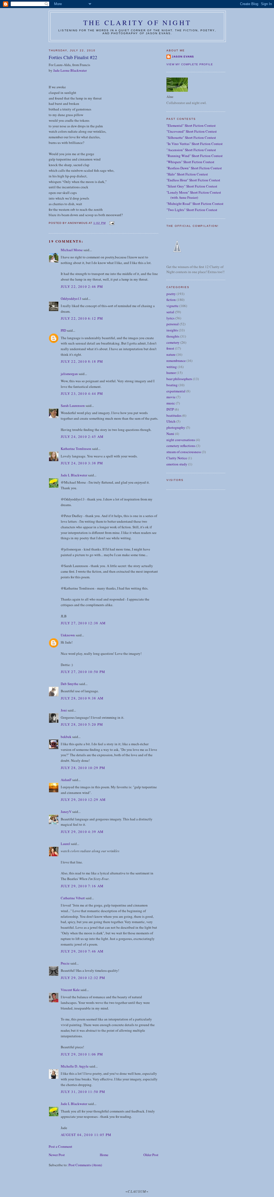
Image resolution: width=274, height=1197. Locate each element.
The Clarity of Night (137, 22)
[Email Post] (111, 222)
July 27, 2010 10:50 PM (83, 671)
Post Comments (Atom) (85, 1164)
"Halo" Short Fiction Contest (187, 174)
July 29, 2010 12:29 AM (83, 799)
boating (172, 385)
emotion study (176, 464)
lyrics (170, 318)
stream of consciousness (183, 451)
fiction (171, 299)
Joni (64, 710)
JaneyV (66, 811)
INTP (170, 409)
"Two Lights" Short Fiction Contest (191, 209)
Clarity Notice (176, 458)
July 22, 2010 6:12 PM (82, 318)
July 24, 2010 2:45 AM (82, 436)
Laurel (65, 843)
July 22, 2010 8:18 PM (82, 361)
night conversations (180, 439)
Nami (170, 433)
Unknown (68, 635)
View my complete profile (189, 64)
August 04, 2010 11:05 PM (86, 1134)
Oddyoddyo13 (71, 298)
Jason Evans (183, 56)
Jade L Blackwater (74, 475)
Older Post (150, 1154)
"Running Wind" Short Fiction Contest (194, 155)
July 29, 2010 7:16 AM (82, 886)
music (170, 403)
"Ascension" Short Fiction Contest (191, 149)
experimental (175, 391)
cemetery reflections (180, 445)
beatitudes (173, 415)
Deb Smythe (69, 683)
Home (104, 1154)
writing (171, 366)
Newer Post (57, 1154)
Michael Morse (72, 249)
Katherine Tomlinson (76, 448)
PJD (63, 330)
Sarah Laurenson (73, 405)
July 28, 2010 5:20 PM (82, 724)
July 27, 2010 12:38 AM (83, 623)
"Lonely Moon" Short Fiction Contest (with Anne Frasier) (193, 195)
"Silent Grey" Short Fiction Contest (191, 186)
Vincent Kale (70, 989)
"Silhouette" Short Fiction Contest (191, 137)
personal (172, 324)
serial (170, 311)
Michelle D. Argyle (75, 1066)
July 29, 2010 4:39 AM (82, 831)
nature (171, 354)
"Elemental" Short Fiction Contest (191, 125)
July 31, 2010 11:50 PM (83, 1091)
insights (172, 330)
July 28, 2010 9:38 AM (82, 698)
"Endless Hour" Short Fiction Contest (193, 180)
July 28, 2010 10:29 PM (83, 767)
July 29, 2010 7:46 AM (82, 951)
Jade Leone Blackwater (70, 70)
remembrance (176, 360)
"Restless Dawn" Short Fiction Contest (194, 168)
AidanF (66, 779)
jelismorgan (69, 373)
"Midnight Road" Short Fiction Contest (194, 203)
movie (171, 397)
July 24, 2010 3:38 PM (82, 463)
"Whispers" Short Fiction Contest (190, 161)
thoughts (172, 336)
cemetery (173, 342)
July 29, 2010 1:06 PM (82, 1054)
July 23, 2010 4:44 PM (82, 393)
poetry (171, 293)
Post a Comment (60, 1146)
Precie (65, 963)
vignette (172, 305)
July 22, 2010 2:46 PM (82, 286)
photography (175, 427)
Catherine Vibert (73, 898)
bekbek (66, 736)
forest (170, 348)
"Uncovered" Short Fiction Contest (191, 131)
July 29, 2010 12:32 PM (83, 977)
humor (171, 372)
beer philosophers (179, 378)
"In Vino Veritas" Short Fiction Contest (194, 143)
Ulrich (171, 421)
